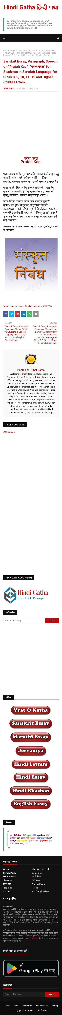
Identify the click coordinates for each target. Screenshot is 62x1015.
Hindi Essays (9, 876)
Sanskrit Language (33, 306)
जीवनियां (35, 888)
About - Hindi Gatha (41, 869)
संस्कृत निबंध (15, 50)
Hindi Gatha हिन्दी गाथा (31, 7)
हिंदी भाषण (36, 880)
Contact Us (37, 873)
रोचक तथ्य (7, 880)
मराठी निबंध (36, 876)
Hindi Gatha (8, 88)
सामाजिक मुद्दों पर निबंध (40, 891)
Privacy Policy (9, 873)
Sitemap (7, 891)
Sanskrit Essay (16, 306)
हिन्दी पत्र (7, 884)
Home (6, 50)
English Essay (38, 884)
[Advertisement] (31, 126)
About (16, 1006)
